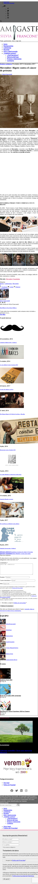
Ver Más (2, 314)
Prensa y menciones (13, 822)
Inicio (5, 808)
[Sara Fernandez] (3, 642)
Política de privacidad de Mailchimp (23, 876)
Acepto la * (16, 860)
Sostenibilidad (4, 745)
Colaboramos (8, 283)
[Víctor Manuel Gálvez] (3, 648)
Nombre (3, 577)
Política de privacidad (20, 603)
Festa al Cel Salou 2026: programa (10, 695)
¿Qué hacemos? (12, 818)
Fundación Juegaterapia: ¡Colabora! (8, 548)
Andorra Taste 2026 (6, 680)
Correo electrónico (5, 580)
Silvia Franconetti (7, 74)
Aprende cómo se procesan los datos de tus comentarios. (17, 609)
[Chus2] (3, 630)
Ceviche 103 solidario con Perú (6, 389)
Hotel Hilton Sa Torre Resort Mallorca (8, 307)
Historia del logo (12, 820)
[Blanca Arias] (3, 653)
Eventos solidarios (6, 64)
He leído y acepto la (14, 603)
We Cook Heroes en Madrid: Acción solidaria (9, 523)
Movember (16, 283)
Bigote (2, 283)
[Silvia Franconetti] (3, 624)
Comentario (4, 562)
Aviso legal (6, 2)
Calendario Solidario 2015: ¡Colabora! (8, 342)
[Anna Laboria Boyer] (3, 659)
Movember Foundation (13, 279)
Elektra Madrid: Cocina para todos (15, 553)
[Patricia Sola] (3, 636)
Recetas (6, 813)
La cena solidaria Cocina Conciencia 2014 (9, 364)
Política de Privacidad (9, 3)
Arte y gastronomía (10, 815)
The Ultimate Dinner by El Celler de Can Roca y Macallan (12, 414)
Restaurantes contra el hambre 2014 (8, 449)
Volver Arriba (4, 803)
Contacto (10, 823)
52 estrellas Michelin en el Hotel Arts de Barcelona (10, 474)
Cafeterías (7, 812)
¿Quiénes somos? (9, 817)
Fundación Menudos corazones (6, 499)
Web (1, 583)
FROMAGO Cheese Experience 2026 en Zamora (15, 711)
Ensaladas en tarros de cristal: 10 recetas (16, 552)
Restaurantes (8, 810)
